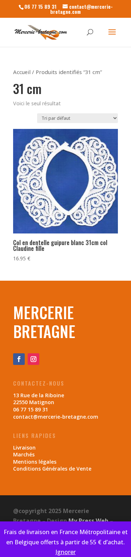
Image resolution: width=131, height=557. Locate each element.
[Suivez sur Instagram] (33, 359)
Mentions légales (34, 461)
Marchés (24, 454)
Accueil (22, 72)
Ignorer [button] (65, 552)
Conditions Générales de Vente (52, 468)
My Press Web (88, 521)
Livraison (24, 447)
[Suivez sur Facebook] (19, 359)
